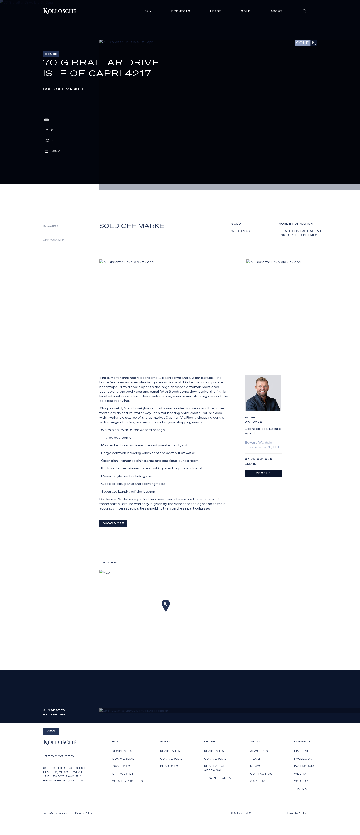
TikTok (300, 788)
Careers (257, 781)
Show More (113, 523)
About (277, 11)
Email (251, 464)
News (255, 766)
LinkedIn (302, 751)
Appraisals (54, 240)
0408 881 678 (259, 459)
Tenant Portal (218, 777)
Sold (246, 11)
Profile (263, 473)
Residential (171, 751)
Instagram (304, 766)
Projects (180, 11)
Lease (215, 11)
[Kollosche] (59, 11)
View (51, 731)
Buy (148, 11)
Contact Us (261, 773)
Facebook (303, 758)
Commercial (171, 758)
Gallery (51, 225)
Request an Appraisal (215, 768)
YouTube (302, 781)
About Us (259, 751)
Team (255, 758)
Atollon (303, 813)
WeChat (301, 773)
